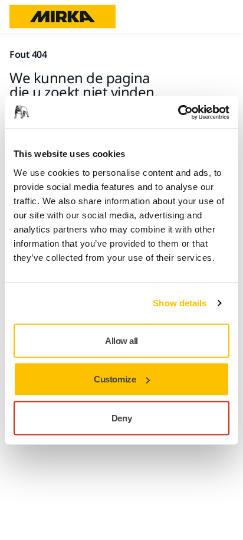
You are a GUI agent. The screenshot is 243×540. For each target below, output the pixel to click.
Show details (179, 303)
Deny (121, 418)
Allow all (121, 340)
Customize (115, 379)
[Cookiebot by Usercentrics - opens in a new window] (177, 112)
